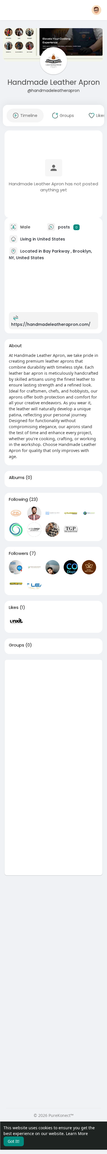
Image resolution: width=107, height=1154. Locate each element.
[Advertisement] (53, 714)
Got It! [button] (13, 1141)
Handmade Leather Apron (53, 82)
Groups (16, 645)
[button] (96, 10)
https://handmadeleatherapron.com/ (50, 324)
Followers (18, 553)
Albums (17, 477)
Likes (14, 607)
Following (18, 499)
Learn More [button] (77, 1133)
